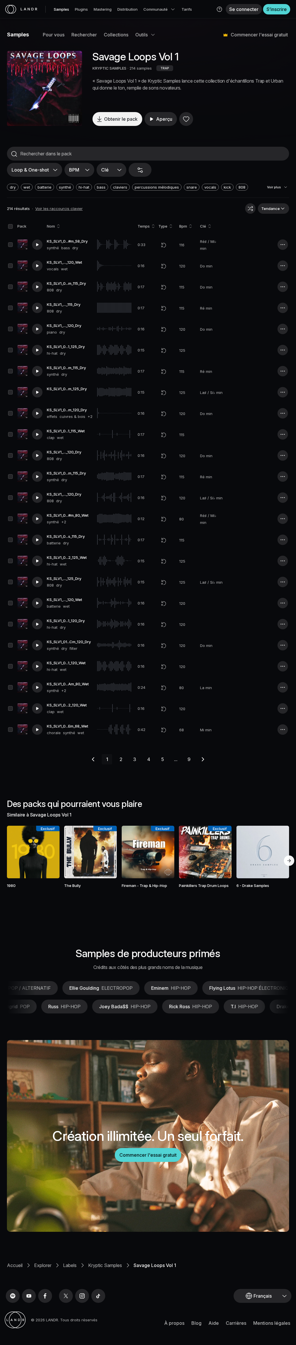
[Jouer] (44, 88)
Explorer (42, 1265)
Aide (213, 1323)
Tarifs (187, 9)
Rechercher (84, 35)
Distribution (127, 9)
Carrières (236, 1323)
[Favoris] (186, 119)
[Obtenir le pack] (50, 852)
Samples (61, 9)
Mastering (103, 9)
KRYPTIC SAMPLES (109, 68)
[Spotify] (13, 1296)
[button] (219, 9)
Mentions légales (271, 1323)
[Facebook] (45, 1296)
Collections (116, 35)
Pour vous (53, 35)
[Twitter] (66, 1296)
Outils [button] (141, 35)
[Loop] (163, 245)
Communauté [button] (155, 9)
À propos (174, 1323)
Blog (196, 1323)
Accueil (15, 1265)
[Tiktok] (98, 1296)
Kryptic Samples (105, 1265)
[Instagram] (82, 1296)
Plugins (81, 9)
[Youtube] (29, 1296)
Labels (70, 1265)
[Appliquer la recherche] (14, 154)
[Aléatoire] (250, 208)
